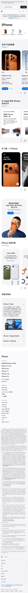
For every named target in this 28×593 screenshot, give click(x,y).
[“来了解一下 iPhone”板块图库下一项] (25, 189)
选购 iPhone (16, 18)
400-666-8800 (8, 586)
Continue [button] (24, 7)
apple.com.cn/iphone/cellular (8, 520)
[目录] (26, 11)
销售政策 (11, 591)
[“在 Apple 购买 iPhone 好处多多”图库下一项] (25, 140)
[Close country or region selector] (26, 2)
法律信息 (16, 591)
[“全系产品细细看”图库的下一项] (25, 93)
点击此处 (15, 532)
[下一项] (25, 33)
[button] (10, 7)
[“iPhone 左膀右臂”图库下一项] (25, 288)
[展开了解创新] (11, 169)
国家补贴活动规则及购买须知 (10, 478)
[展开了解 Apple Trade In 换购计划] (11, 123)
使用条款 (7, 591)
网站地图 (20, 591)
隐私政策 (2, 591)
